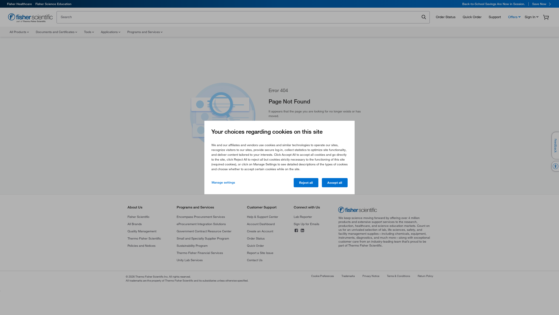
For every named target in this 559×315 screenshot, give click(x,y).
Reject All (306, 183)
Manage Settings (223, 182)
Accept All (334, 183)
